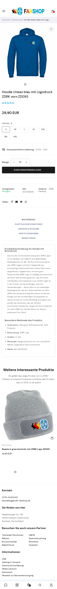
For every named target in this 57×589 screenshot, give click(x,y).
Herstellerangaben (28, 233)
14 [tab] (48, 472)
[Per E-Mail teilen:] (16, 202)
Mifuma (5, 538)
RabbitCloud (8, 545)
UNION (32, 535)
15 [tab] (51, 472)
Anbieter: (43, 189)
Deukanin (33, 545)
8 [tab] (28, 472)
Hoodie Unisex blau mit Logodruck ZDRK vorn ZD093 (27, 94)
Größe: (7, 123)
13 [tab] (45, 472)
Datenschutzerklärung (13, 565)
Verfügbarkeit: (8, 189)
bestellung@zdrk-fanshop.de (16, 500)
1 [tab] (25, 84)
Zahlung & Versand (11, 562)
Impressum (7, 572)
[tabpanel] (28, 52)
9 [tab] (32, 472)
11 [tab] (38, 472)
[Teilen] (12, 202)
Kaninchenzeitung (37, 538)
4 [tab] (15, 472)
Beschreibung (28, 219)
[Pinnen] (21, 202)
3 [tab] (32, 84)
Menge (5, 162)
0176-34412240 (10, 497)
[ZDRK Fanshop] (27, 11)
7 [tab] (25, 472)
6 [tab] (22, 472)
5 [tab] (18, 472)
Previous (5, 431)
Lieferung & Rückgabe (28, 229)
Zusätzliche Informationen (28, 224)
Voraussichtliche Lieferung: (20, 149)
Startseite (6, 20)
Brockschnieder (9, 541)
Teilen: (5, 201)
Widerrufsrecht (9, 568)
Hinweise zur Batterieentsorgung (18, 575)
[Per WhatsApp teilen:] (25, 202)
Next (52, 431)
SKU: (24, 189)
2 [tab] (28, 84)
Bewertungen (28, 238)
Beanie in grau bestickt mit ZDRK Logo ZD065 (26, 449)
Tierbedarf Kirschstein (12, 535)
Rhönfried (33, 541)
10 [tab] (35, 472)
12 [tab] (42, 472)
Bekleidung (17, 20)
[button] (8, 103)
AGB (4, 558)
